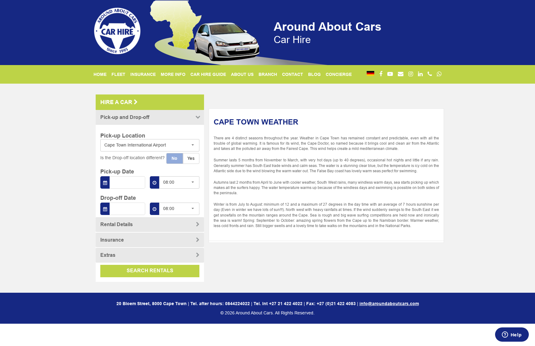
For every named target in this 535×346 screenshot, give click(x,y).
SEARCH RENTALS (150, 271)
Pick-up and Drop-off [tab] (124, 117)
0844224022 (237, 303)
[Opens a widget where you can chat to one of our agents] (512, 335)
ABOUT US (242, 74)
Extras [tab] (107, 255)
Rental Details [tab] (116, 224)
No (174, 158)
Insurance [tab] (112, 240)
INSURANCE (143, 74)
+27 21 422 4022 (285, 303)
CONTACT (292, 74)
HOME (100, 74)
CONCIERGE (339, 74)
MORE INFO (173, 74)
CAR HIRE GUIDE (208, 74)
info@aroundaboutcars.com (389, 303)
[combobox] (149, 145)
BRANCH (268, 74)
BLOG (314, 74)
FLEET (118, 74)
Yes (191, 158)
